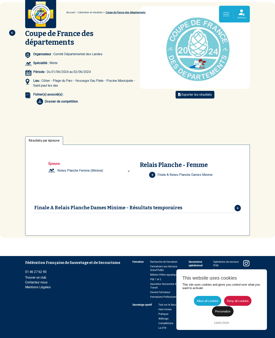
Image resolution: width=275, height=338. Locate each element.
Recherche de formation (163, 261)
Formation (138, 261)
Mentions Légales (38, 287)
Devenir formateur (160, 292)
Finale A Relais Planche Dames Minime (185, 175)
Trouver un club (35, 277)
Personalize (223, 311)
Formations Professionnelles (166, 296)
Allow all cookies (207, 301)
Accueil (70, 12)
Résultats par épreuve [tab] (44, 140)
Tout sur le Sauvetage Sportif (174, 304)
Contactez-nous (36, 282)
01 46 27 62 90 (36, 272)
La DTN (162, 328)
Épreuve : (54, 164)
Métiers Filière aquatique (164, 274)
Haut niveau (165, 309)
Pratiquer (163, 314)
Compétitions (165, 323)
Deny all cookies (238, 301)
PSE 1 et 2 (155, 279)
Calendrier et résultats (90, 12)
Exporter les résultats (196, 94)
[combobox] (94, 170)
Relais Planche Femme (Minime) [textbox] (80, 170)
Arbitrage (163, 318)
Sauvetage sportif (142, 304)
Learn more (221, 322)
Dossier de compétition (61, 101)
